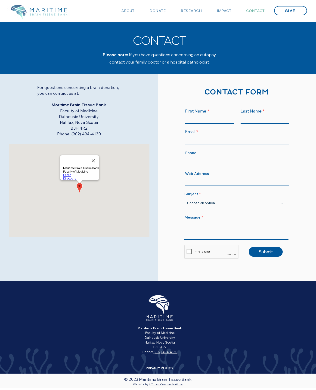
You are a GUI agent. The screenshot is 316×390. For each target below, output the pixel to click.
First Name (195, 111)
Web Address (197, 173)
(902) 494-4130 (86, 134)
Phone (190, 153)
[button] (157, 10)
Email (190, 132)
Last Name (251, 111)
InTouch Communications (166, 384)
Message (192, 217)
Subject (191, 194)
